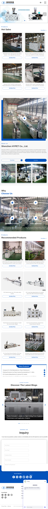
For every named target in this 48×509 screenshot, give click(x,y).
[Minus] (45, 481)
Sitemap (9, 506)
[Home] (7, 489)
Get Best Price (12, 57)
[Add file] (25, 507)
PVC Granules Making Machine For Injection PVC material (15, 370)
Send (31, 475)
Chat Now (36, 160)
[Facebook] (13, 476)
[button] (23, 20)
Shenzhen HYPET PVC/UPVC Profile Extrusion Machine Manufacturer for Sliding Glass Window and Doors (12, 85)
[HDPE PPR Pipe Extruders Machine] (24, 118)
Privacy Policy (3, 506)
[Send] (45, 507)
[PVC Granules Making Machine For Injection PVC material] (44, 370)
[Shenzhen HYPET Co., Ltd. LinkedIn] (20, 476)
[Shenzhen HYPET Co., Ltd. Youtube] (8, 495)
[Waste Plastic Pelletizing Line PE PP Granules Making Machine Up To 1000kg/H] (44, 372)
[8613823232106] (24, 476)
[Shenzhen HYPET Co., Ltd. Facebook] (2, 495)
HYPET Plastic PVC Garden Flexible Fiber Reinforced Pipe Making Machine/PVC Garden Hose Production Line (12, 262)
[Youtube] (17, 476)
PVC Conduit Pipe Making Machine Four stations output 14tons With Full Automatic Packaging (35, 293)
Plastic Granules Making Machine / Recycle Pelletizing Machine (16, 374)
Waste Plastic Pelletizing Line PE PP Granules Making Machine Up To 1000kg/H (19, 372)
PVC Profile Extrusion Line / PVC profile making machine (12, 293)
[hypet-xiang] (27, 476)
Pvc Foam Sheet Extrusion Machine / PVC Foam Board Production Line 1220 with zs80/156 (12, 354)
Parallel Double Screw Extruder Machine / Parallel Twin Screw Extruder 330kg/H (12, 323)
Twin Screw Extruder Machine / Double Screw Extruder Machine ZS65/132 (34, 323)
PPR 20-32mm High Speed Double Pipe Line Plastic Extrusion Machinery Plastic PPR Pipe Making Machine (34, 262)
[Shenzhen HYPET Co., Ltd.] (7, 2)
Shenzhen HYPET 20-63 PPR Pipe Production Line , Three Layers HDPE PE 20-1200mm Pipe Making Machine (34, 54)
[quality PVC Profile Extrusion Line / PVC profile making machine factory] (12, 281)
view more (44, 30)
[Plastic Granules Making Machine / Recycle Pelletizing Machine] (44, 374)
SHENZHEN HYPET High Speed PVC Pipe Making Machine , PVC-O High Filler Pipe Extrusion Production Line (12, 54)
